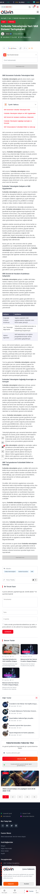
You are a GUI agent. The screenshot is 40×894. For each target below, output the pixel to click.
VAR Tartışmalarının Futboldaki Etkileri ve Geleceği (19, 127)
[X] (11, 826)
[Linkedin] (16, 826)
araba (5, 773)
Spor (10, 18)
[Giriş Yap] (37, 6)
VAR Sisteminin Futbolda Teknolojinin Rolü (17, 110)
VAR (32, 571)
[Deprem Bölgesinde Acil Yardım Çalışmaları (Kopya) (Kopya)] (20, 734)
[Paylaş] (2, 451)
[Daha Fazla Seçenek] (4, 48)
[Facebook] (7, 826)
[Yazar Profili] (2, 33)
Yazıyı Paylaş (10, 580)
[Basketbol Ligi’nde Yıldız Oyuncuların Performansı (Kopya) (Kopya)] (20, 726)
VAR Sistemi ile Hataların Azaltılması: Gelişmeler (19, 117)
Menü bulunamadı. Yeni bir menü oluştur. (13, 836)
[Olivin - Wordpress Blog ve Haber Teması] (7, 12)
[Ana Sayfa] (2, 442)
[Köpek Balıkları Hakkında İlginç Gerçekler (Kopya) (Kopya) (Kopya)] (20, 719)
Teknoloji (11, 22)
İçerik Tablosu (13, 104)
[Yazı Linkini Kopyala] (20, 48)
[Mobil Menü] (37, 12)
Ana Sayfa (3, 18)
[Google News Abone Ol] (12, 48)
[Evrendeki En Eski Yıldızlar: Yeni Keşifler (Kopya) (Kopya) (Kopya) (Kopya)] (20, 705)
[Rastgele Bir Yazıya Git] (2, 438)
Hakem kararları (23, 571)
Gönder (8, 632)
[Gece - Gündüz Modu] (29, 8)
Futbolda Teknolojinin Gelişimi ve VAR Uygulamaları (20, 113)
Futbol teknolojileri (10, 571)
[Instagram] (2, 826)
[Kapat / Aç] (2, 456)
